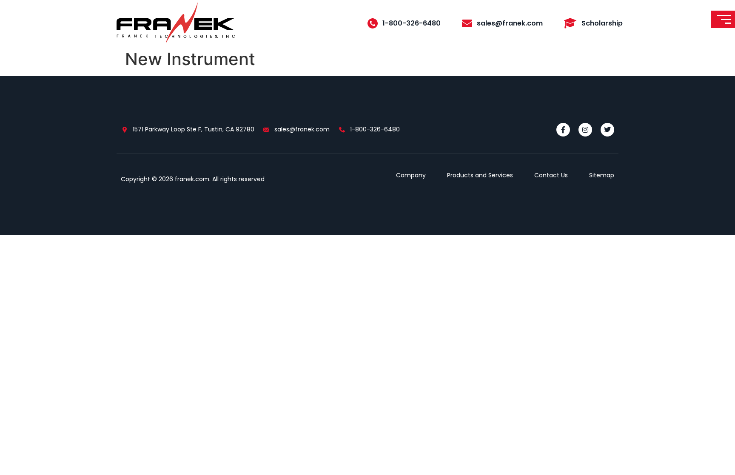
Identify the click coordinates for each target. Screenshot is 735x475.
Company (411, 175)
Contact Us (551, 175)
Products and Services (480, 175)
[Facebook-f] (563, 130)
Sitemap (601, 175)
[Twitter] (607, 130)
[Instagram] (585, 130)
